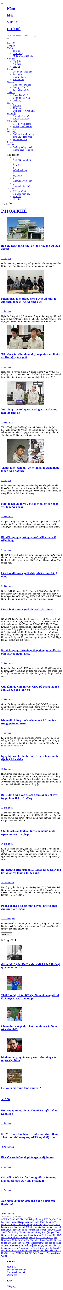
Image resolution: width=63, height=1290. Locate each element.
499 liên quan (7, 1147)
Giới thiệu (11, 1267)
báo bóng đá (19, 1227)
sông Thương (11, 1222)
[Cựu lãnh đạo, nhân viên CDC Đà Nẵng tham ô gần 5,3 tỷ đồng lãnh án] (31, 681)
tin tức (17, 1240)
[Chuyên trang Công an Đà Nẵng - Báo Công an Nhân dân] (31, 764)
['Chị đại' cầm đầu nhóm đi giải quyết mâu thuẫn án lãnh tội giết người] (31, 337)
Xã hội (29, 1227)
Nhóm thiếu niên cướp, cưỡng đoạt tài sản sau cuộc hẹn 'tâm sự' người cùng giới (29, 300)
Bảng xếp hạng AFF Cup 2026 (43, 1219)
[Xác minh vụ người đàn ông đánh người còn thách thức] (31, 1195)
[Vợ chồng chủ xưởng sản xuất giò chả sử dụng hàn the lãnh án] (31, 393)
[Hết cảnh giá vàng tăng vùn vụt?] (31, 1076)
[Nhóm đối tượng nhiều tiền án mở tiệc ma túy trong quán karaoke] (31, 714)
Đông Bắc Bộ (25, 1253)
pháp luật (32, 1237)
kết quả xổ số (18, 1229)
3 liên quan (6, 367)
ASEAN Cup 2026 (10, 1219)
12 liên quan (7, 808)
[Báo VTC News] (31, 254)
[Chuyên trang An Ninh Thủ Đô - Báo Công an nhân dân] (31, 614)
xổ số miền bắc (50, 1250)
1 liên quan (6, 258)
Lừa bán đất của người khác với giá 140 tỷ (27, 609)
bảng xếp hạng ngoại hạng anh (47, 1227)
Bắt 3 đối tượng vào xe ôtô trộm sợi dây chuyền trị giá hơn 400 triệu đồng (29, 796)
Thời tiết (9, 1232)
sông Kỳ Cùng (28, 1240)
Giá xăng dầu (29, 1232)
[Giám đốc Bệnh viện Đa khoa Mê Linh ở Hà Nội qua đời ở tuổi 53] (31, 952)
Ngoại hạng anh (25, 1222)
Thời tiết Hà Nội (23, 1224)
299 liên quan (7, 1213)
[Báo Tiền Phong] (31, 1034)
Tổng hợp (11, 1286)
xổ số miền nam (32, 1229)
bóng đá (10, 1240)
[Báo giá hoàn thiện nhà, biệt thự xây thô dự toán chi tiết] (31, 229)
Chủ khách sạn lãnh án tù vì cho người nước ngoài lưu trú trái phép (28, 832)
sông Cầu (18, 1232)
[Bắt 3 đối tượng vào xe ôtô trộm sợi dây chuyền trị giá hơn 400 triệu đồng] (31, 789)
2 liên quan (6, 1167)
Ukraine (43, 1229)
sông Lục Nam (30, 1248)
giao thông (40, 1240)
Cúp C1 (49, 1240)
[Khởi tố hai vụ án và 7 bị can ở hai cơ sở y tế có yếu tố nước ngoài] (31, 498)
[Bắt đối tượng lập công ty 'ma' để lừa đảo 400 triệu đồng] (31, 531)
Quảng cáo (12, 1275)
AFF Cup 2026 (49, 1235)
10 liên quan (7, 844)
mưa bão (44, 1243)
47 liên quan (7, 699)
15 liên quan (7, 516)
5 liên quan (6, 311)
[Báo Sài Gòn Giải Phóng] (31, 1162)
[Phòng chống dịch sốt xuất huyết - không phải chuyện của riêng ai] (31, 900)
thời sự (41, 1248)
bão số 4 (53, 1243)
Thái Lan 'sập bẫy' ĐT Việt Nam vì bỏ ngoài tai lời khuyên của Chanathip (30, 997)
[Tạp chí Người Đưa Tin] (31, 1142)
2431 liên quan (8, 918)
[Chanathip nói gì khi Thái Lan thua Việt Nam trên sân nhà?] (31, 1014)
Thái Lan (10, 1224)
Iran (45, 1224)
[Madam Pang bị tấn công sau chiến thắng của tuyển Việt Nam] (31, 1045)
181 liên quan (7, 882)
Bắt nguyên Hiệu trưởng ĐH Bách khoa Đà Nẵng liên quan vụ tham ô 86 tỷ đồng (31, 871)
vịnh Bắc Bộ (37, 1224)
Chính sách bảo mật (16, 1272)
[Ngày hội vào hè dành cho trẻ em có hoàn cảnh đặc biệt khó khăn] (31, 750)
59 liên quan (7, 422)
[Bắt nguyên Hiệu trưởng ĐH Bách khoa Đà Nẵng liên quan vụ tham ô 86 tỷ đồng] (31, 864)
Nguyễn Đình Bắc (47, 1245)
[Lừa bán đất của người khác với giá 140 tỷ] (31, 604)
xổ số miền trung (25, 1235)
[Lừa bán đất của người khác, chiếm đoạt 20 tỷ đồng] (31, 567)
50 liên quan (7, 769)
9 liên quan (6, 550)
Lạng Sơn (40, 1232)
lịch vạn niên (54, 1224)
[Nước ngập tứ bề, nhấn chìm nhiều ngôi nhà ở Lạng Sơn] (31, 1105)
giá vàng (37, 1235)
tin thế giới (6, 1243)
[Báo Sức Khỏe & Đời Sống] (31, 1209)
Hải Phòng (22, 1250)
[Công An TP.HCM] (31, 307)
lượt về (13, 1250)
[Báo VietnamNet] (31, 973)
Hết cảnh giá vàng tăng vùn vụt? (21, 1087)
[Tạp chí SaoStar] (31, 1065)
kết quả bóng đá (35, 1250)
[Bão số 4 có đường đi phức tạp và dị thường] (31, 1151)
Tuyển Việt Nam (31, 1245)
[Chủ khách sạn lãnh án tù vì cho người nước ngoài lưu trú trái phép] (31, 825)
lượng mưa (6, 1229)
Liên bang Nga (18, 1243)
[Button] (2, 3)
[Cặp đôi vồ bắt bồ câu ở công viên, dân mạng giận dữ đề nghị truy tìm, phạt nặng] (31, 1172)
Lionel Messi (40, 1222)
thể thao (57, 1240)
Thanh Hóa (11, 1235)
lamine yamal (7, 1227)
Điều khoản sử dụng (16, 1269)
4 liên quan (6, 1190)
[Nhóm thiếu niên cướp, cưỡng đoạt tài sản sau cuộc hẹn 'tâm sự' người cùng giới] (31, 282)
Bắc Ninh (24, 1219)
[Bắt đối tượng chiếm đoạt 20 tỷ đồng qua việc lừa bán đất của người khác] (31, 645)
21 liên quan (7, 586)
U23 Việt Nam (44, 1237)
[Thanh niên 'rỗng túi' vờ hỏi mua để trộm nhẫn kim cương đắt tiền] (31, 451)
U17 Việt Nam (33, 1243)
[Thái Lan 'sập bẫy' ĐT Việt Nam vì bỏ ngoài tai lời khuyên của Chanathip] (31, 983)
